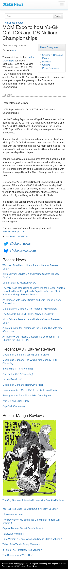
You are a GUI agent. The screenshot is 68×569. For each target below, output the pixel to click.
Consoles (58, 55)
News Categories (49, 47)
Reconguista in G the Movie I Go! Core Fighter (26, 395)
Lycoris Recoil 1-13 (12, 379)
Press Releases (50, 68)
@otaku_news (20, 243)
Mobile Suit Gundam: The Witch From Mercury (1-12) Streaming (30, 361)
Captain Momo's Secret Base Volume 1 (22, 528)
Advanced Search (14, 22)
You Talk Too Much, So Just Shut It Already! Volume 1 (30, 508)
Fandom (46, 61)
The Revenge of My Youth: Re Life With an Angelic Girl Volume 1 (31, 521)
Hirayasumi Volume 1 (13, 514)
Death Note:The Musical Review (19, 282)
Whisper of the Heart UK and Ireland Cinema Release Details (30, 267)
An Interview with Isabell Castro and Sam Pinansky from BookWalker (31, 301)
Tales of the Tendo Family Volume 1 (21, 544)
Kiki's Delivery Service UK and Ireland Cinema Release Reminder (31, 275)
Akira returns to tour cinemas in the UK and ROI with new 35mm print (32, 329)
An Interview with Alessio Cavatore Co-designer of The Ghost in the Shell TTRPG (30, 338)
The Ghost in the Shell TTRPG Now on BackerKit (27, 313)
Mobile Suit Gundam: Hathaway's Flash (23, 384)
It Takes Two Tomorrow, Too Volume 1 (22, 549)
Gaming (46, 55)
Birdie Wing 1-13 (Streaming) (17, 368)
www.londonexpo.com (13, 231)
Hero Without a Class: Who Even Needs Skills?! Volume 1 (32, 539)
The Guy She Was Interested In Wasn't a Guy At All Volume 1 (33, 501)
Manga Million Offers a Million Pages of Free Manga (29, 308)
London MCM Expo (19, 236)
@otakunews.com (23, 250)
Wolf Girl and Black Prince (16, 400)
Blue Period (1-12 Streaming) (17, 374)
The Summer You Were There (18, 555)
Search (58, 15)
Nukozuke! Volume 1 (13, 533)
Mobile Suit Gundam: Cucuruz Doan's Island (25, 354)
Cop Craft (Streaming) (14, 406)
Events (45, 58)
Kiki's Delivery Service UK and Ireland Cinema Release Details (31, 321)
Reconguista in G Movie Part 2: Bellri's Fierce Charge (30, 390)
